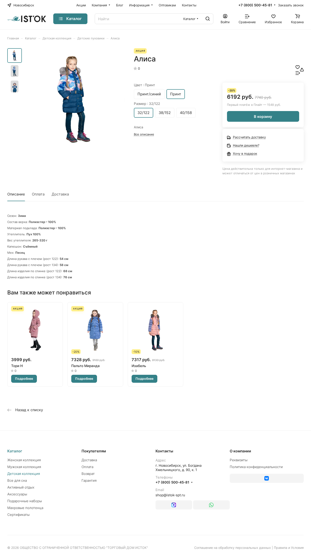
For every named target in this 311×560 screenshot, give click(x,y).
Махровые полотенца (25, 508)
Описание (16, 194)
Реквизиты (238, 460)
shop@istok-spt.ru (170, 495)
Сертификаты (18, 514)
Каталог (14, 451)
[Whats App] (211, 504)
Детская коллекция (23, 473)
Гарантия (89, 480)
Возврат (88, 473)
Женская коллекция (24, 460)
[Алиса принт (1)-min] (75, 99)
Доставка (60, 194)
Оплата (38, 194)
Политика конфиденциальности (256, 467)
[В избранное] (298, 67)
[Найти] (207, 18)
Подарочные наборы (24, 501)
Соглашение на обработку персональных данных (232, 548)
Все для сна (17, 480)
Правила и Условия (289, 548)
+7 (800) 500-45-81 (255, 5)
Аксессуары (17, 494)
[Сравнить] (298, 73)
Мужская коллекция (24, 467)
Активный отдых (20, 487)
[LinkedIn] (174, 504)
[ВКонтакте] (267, 478)
